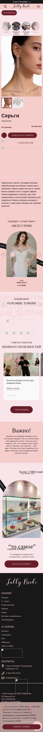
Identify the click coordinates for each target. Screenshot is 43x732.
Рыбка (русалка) (7, 605)
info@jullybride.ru (12, 678)
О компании (6, 635)
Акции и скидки (7, 646)
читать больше (21, 410)
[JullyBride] (21, 6)
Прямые (4, 609)
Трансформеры (7, 620)
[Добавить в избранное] (13, 255)
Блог (3, 638)
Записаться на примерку (22, 135)
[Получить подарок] (11, 653)
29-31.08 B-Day (9, 13)
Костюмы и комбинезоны (11, 616)
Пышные (4, 597)
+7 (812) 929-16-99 (25, 143)
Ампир (4, 612)
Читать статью (13, 388)
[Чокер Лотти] (21, 254)
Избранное (5, 642)
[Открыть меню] (39, 6)
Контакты (5, 631)
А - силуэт (5, 601)
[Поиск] (5, 6)
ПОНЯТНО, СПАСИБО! (21, 727)
